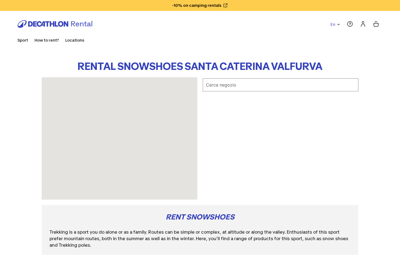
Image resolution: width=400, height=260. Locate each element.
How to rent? (47, 40)
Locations (74, 40)
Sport (22, 40)
